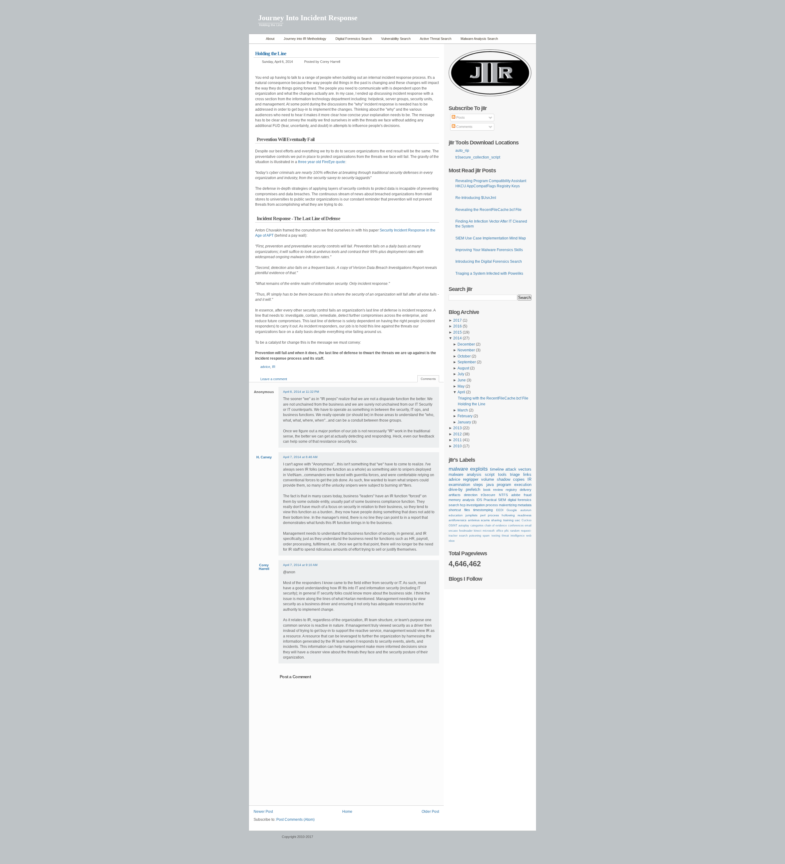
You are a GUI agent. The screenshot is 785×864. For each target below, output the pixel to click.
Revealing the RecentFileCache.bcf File (488, 210)
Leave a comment (273, 379)
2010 (457, 446)
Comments (464, 126)
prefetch (473, 489)
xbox (452, 540)
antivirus (474, 520)
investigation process (482, 505)
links (527, 474)
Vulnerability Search (396, 38)
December (466, 344)
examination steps (466, 484)
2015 (457, 332)
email (528, 525)
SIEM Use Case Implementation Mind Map (490, 238)
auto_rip (462, 150)
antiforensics (457, 520)
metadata (524, 505)
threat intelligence (513, 535)
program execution (514, 484)
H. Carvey (264, 457)
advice (265, 367)
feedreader (466, 530)
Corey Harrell (264, 567)
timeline (497, 469)
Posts (460, 117)
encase (453, 530)
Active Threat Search (435, 38)
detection (470, 495)
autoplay (463, 525)
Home (256, 39)
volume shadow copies (503, 479)
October (464, 356)
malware (458, 469)
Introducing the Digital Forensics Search (488, 261)
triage (515, 474)
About (270, 38)
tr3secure (488, 495)
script (490, 474)
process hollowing (501, 515)
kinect (477, 530)
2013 (457, 428)
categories (477, 525)
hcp (462, 505)
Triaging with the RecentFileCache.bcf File (493, 398)
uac (517, 520)
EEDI (500, 510)
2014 (457, 338)
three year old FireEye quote (321, 162)
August (463, 368)
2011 (457, 440)
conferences (516, 525)
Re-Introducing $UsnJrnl (475, 198)
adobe (515, 495)
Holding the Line (270, 53)
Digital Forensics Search (353, 38)
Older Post (430, 811)
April (461, 392)
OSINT (453, 525)
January (464, 422)
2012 (457, 434)
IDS (479, 500)
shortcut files (459, 510)
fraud (527, 495)
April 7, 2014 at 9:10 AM (300, 565)
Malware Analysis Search (479, 38)
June (462, 380)
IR (273, 367)
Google (512, 510)
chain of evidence (495, 525)
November (466, 350)
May (461, 386)
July (461, 374)
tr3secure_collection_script (477, 157)
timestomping (483, 510)
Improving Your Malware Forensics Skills (489, 250)
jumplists (471, 515)
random (515, 530)
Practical (490, 500)
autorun (525, 510)
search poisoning (470, 535)
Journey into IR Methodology (305, 38)
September (467, 362)
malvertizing (508, 505)
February (465, 416)
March (463, 410)
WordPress (265, 839)
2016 (457, 326)
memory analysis (462, 500)
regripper (470, 479)
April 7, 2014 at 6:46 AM (300, 457)
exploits (479, 469)
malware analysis (465, 474)
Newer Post (263, 811)
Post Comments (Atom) (295, 819)
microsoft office (493, 530)
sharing (496, 520)
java (490, 484)
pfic (506, 530)
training (508, 520)
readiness (524, 515)
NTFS (503, 495)
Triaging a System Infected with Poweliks (489, 273)
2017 (457, 320)
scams (485, 520)
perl (482, 515)
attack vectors (518, 469)
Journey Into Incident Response (308, 18)
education (456, 515)
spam (486, 535)
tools (502, 474)
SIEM (502, 500)
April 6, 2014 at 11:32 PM (301, 391)
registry (511, 489)
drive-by (456, 489)
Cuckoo (526, 520)
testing (496, 535)
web (528, 535)
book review (493, 489)
